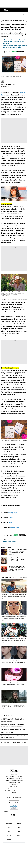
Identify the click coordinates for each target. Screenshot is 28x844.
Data (19, 827)
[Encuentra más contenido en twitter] (6, 52)
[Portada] (14, 773)
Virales (9, 835)
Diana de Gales (7, 541)
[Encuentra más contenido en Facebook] (2, 52)
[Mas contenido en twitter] (14, 815)
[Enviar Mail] (2, 84)
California (7, 14)
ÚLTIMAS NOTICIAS (7, 715)
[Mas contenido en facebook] (11, 815)
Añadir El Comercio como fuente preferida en (14, 20)
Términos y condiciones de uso (14, 797)
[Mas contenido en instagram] (16, 815)
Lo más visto (6, 547)
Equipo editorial (14, 774)
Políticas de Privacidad (14, 800)
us (9, 827)
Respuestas (9, 823)
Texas (11, 14)
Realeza (14, 541)
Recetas (19, 835)
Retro (19, 831)
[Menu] (2, 10)
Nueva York (16, 14)
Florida (2, 14)
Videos (19, 823)
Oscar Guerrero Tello (9, 84)
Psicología (22, 14)
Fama (9, 831)
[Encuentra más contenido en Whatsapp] (9, 52)
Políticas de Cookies (14, 802)
